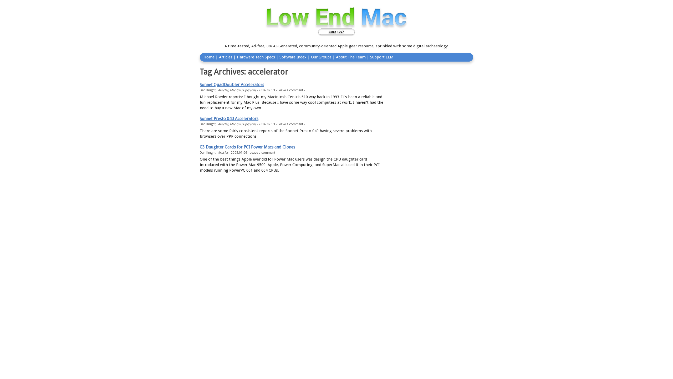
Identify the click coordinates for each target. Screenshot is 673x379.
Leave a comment (290, 90)
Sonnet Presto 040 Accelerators (229, 118)
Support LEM (382, 57)
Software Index (293, 57)
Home (209, 57)
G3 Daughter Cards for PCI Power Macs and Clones (247, 146)
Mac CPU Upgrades (243, 90)
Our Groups (321, 57)
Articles (225, 57)
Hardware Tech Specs (256, 57)
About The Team (351, 57)
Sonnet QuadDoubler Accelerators (232, 84)
